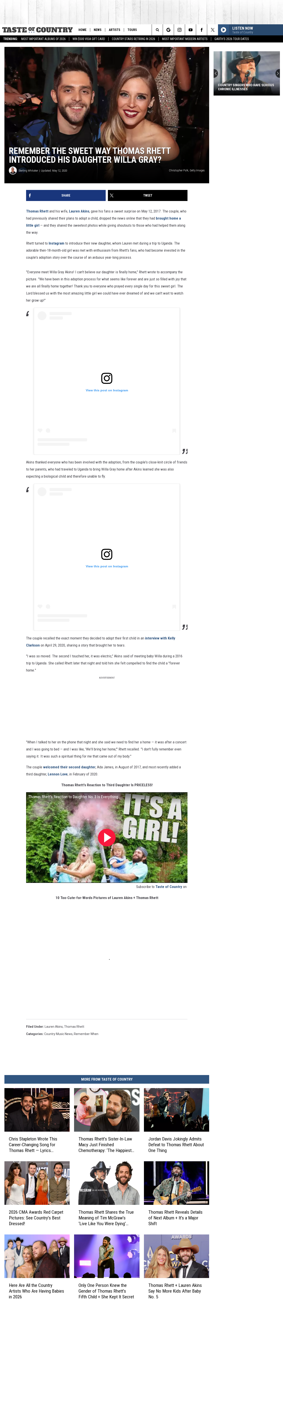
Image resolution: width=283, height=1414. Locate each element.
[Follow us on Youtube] (190, 29)
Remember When (86, 1034)
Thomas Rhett (37, 211)
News (97, 30)
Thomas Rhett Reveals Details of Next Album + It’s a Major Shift (175, 1217)
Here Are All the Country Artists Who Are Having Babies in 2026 (36, 1291)
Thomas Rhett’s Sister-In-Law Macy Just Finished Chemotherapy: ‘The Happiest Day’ (105, 1144)
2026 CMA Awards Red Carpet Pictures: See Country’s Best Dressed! (36, 1217)
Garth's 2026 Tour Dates (231, 39)
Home (82, 30)
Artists (114, 30)
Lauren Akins (79, 211)
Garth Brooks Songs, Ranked (241, 89)
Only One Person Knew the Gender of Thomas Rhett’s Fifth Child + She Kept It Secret (106, 1291)
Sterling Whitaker (28, 170)
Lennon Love (58, 774)
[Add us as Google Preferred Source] (168, 29)
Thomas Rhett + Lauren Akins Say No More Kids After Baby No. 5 (175, 1291)
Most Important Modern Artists (185, 39)
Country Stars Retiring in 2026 (133, 39)
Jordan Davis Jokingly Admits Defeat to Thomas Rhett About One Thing (176, 1144)
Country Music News (58, 1034)
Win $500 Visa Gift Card (89, 39)
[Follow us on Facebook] (201, 29)
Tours (132, 30)
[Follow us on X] (212, 29)
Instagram (56, 243)
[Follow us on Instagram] (179, 29)
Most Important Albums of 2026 (43, 39)
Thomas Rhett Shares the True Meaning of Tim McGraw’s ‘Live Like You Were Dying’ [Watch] (106, 1217)
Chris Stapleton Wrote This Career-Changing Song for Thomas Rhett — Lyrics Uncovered (33, 1144)
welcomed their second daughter (69, 767)
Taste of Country (168, 886)
